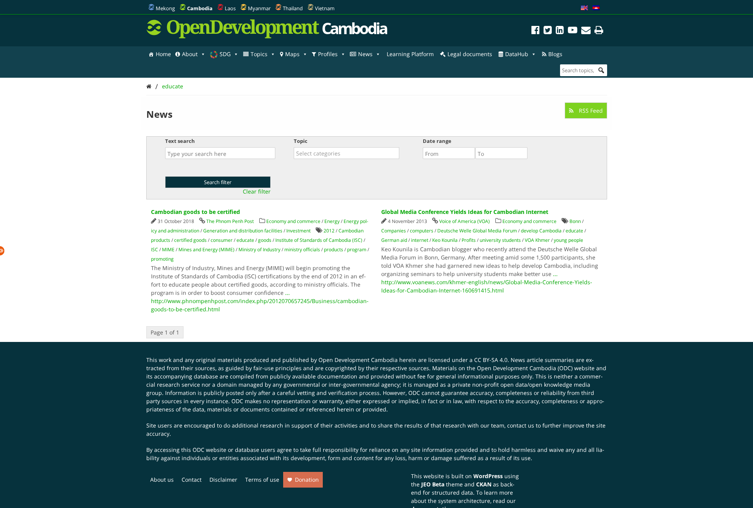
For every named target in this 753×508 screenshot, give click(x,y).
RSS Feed (590, 110)
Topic (300, 140)
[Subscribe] (586, 31)
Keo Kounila (445, 240)
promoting (162, 259)
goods (264, 240)
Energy (332, 221)
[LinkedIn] (560, 31)
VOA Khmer (537, 240)
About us (162, 479)
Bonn (575, 221)
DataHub (516, 54)
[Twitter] (548, 31)
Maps (292, 54)
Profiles (328, 54)
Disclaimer (223, 479)
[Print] (599, 31)
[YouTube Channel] (572, 31)
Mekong (165, 8)
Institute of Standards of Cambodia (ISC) (318, 240)
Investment (298, 230)
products (333, 249)
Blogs (555, 54)
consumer (222, 240)
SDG (225, 54)
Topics (259, 54)
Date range (437, 140)
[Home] (148, 86)
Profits (469, 240)
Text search (180, 140)
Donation (307, 479)
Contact (192, 479)
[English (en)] (584, 8)
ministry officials (302, 249)
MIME (168, 249)
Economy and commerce (293, 221)
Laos (230, 8)
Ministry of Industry (259, 249)
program (356, 249)
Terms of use (262, 479)
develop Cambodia (541, 230)
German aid (394, 240)
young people (568, 240)
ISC (154, 249)
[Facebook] (535, 31)
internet (419, 240)
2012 (329, 230)
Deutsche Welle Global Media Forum (477, 230)
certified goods (190, 240)
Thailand (293, 8)
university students (500, 240)
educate (172, 86)
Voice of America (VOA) (464, 221)
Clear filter (257, 191)
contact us (520, 425)
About (190, 54)
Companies (393, 230)
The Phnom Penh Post (230, 221)
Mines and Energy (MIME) (206, 249)
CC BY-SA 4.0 (490, 360)
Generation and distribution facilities (242, 230)
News (365, 54)
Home (163, 54)
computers (421, 230)
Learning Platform (410, 54)
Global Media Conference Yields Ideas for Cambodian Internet (464, 212)
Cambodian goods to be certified (195, 212)
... (287, 292)
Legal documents (469, 54)
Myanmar (259, 8)
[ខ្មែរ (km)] (596, 8)
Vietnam (325, 8)
